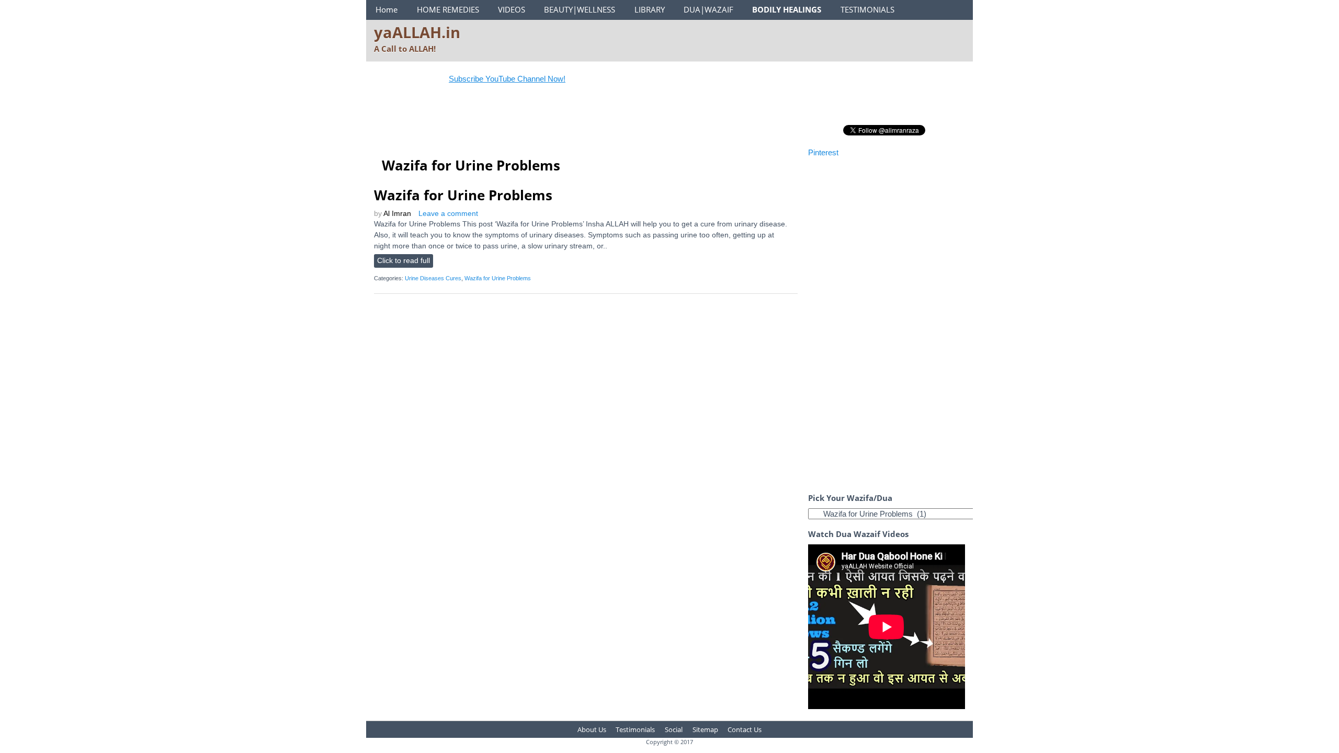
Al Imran (397, 214)
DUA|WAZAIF (708, 9)
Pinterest (823, 152)
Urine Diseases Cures (433, 278)
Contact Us (745, 729)
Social (674, 729)
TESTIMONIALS (867, 9)
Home (387, 9)
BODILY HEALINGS (786, 9)
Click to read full (403, 261)
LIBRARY (649, 9)
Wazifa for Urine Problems (463, 195)
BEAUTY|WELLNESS (579, 9)
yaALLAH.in (417, 32)
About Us (591, 729)
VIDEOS (511, 9)
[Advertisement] (564, 122)
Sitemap (705, 729)
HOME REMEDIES (448, 9)
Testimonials (635, 729)
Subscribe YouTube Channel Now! (492, 78)
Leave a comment (448, 214)
